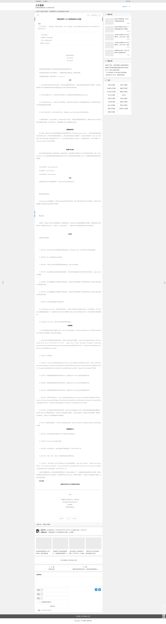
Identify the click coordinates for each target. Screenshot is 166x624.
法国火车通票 (123, 98)
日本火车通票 (111, 95)
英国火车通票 (44, 11)
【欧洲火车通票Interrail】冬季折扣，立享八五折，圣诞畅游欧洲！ (122, 37)
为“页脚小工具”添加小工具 (83, 616)
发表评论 (94, 15)
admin (75, 530)
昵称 (39, 590)
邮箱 (39, 594)
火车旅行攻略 (111, 102)
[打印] (88, 15)
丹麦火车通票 (111, 85)
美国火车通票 (123, 105)
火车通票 (39, 5)
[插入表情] (96, 589)
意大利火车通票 (111, 91)
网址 (38, 598)
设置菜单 (128, 1)
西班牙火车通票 (123, 108)
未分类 (124, 95)
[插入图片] (99, 589)
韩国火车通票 (111, 112)
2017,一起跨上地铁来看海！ (112, 70)
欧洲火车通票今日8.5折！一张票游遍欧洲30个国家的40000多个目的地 (122, 29)
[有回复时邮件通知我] (38, 610)
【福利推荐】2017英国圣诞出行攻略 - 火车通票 (61, 532)
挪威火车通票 (123, 91)
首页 (38, 11)
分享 (75, 518)
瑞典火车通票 (123, 102)
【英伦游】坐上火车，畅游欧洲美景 (114, 75)
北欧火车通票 (123, 85)
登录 (46, 1)
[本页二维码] (163, 618)
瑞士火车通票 (111, 105)
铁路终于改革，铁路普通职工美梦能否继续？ (117, 65)
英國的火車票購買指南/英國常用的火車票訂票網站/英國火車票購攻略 (123, 67)
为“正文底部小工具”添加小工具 (68, 560)
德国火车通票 (123, 88)
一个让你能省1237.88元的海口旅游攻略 (116, 72)
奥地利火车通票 (111, 88)
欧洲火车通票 (111, 98)
